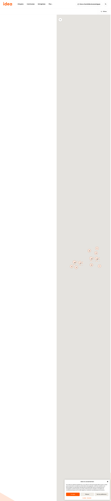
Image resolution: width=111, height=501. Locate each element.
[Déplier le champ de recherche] (106, 4)
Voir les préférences (101, 494)
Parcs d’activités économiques (90, 4)
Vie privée (89, 498)
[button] (107, 481)
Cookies (84, 498)
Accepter (73, 494)
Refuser (87, 494)
